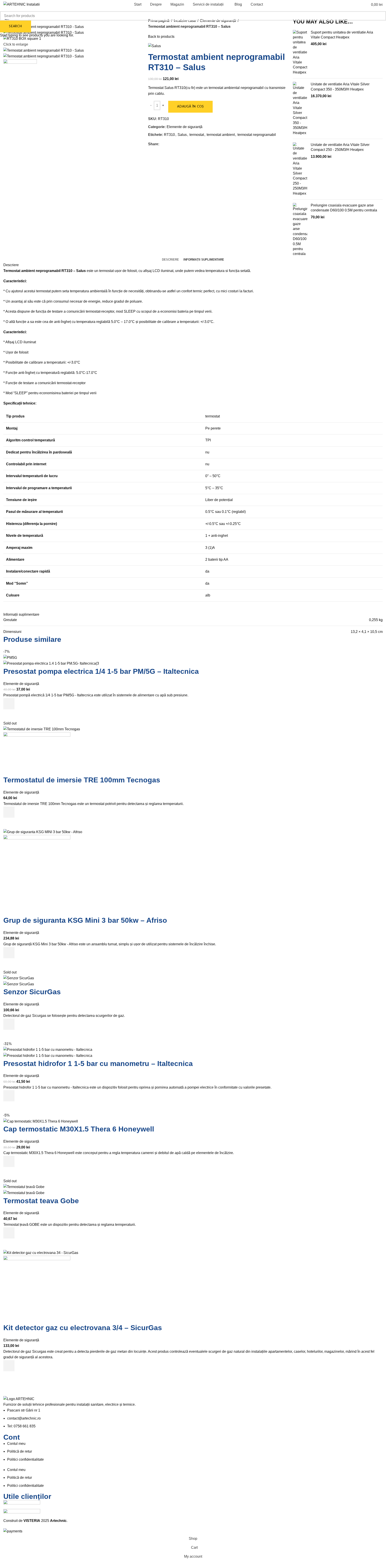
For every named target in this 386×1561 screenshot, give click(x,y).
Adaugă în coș (190, 106)
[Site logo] (21, 4)
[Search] (358, 4)
